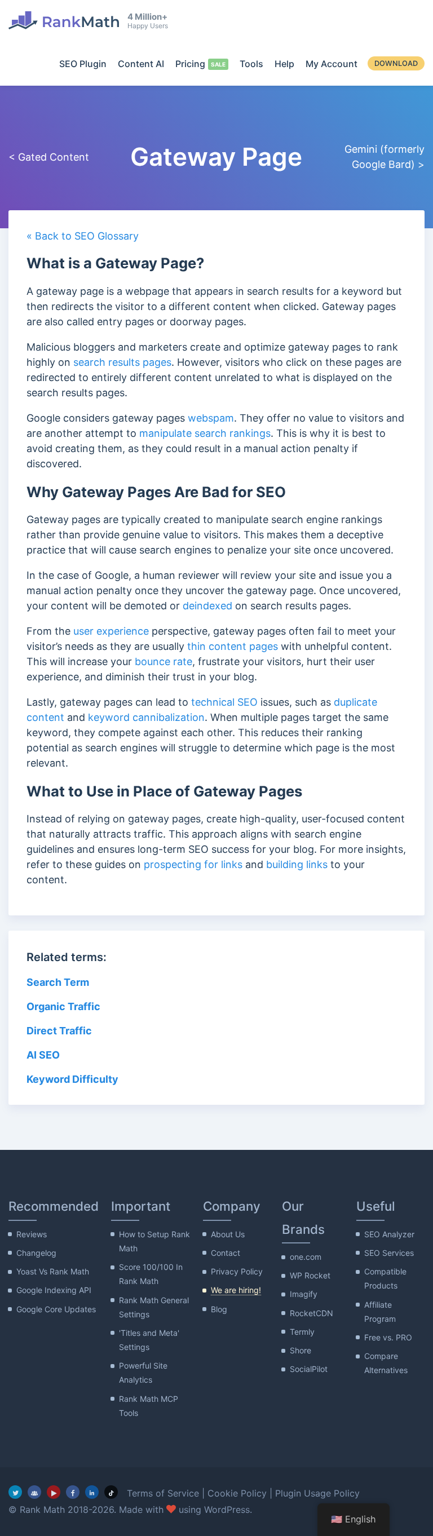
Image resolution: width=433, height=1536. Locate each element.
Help (284, 63)
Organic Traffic (63, 1006)
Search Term (57, 982)
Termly (302, 1331)
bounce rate (163, 661)
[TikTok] (111, 1492)
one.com (305, 1256)
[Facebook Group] (34, 1492)
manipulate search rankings (205, 433)
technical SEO (224, 702)
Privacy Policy (237, 1271)
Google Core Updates (56, 1309)
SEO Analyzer (389, 1234)
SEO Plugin (83, 63)
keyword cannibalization (146, 717)
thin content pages (232, 646)
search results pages (122, 362)
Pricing (190, 63)
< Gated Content (48, 157)
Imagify (303, 1294)
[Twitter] (15, 1492)
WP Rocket (310, 1275)
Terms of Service (163, 1493)
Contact (225, 1253)
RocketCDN (311, 1313)
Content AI (141, 63)
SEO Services (389, 1253)
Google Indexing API (53, 1290)
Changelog (36, 1253)
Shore (300, 1350)
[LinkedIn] (92, 1492)
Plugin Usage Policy (317, 1493)
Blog (219, 1309)
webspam (211, 418)
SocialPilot (309, 1369)
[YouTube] (53, 1492)
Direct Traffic (59, 1031)
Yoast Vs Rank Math (52, 1271)
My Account (331, 63)
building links (297, 864)
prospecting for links (193, 864)
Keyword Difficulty (72, 1079)
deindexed (207, 606)
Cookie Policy (237, 1493)
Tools (251, 63)
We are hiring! (236, 1290)
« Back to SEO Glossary (82, 236)
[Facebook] (72, 1492)
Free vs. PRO (388, 1337)
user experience (111, 631)
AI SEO (43, 1055)
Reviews (31, 1234)
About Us (228, 1234)
